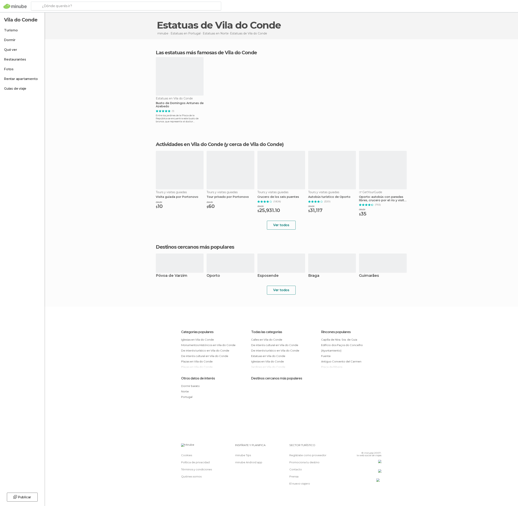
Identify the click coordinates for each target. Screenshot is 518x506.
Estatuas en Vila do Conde (268, 356)
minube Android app (248, 462)
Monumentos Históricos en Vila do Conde (208, 345)
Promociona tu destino (304, 462)
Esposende (268, 276)
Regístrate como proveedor (307, 455)
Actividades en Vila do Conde (189, 144)
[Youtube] (378, 447)
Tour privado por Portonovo (228, 197)
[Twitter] (365, 447)
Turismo (11, 30)
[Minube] (15, 6)
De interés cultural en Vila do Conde (204, 356)
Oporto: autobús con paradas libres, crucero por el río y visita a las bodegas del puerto (382, 198)
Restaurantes (15, 59)
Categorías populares (197, 332)
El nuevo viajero (299, 483)
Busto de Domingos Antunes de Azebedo (180, 104)
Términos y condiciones (196, 469)
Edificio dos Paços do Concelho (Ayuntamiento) (342, 347)
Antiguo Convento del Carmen (341, 361)
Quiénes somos (191, 476)
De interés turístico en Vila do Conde (205, 350)
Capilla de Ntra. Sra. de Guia (339, 339)
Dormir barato (190, 386)
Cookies (186, 455)
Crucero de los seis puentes (278, 197)
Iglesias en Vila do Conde (197, 339)
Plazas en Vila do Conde (197, 361)
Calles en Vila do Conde (266, 339)
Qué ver (10, 50)
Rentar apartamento (21, 79)
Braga (313, 276)
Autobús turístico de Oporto (329, 197)
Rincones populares (336, 332)
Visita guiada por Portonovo (177, 197)
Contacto (295, 469)
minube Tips (243, 455)
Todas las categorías (266, 332)
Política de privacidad (195, 462)
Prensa (293, 476)
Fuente (326, 356)
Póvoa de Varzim (171, 276)
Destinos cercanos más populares (195, 247)
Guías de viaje (15, 89)
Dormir (10, 40)
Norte (185, 391)
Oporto (213, 276)
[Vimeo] (372, 447)
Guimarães (369, 276)
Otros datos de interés (198, 378)
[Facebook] (358, 447)
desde (159, 201)
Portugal (186, 396)
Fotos (9, 69)
